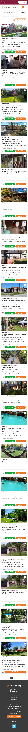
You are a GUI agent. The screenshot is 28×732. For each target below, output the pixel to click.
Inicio (14, 694)
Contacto (15, 714)
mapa (24, 12)
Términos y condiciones (14, 706)
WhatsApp (10, 51)
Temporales (14, 699)
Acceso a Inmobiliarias (15, 716)
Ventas (14, 696)
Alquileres (14, 698)
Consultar (21, 51)
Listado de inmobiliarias (14, 705)
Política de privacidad (14, 708)
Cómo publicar (14, 703)
